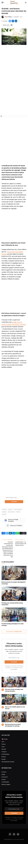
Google (4, 511)
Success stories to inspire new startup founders (14, 690)
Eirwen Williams (8, 16)
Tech (3, 741)
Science (4, 756)
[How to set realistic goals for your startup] (14, 699)
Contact (4, 779)
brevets (10, 509)
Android (4, 509)
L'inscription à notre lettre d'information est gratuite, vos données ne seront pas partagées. (14, 667)
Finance (4, 744)
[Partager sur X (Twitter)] (10, 21)
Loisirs (3, 746)
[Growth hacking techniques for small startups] (14, 615)
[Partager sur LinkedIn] (16, 21)
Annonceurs (5, 777)
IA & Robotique (5, 754)
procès (4, 514)
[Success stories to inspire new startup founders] (14, 682)
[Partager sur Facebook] (13, 21)
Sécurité (4, 749)
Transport (4, 751)
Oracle (18, 511)
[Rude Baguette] (14, 2)
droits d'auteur (18, 509)
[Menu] (3, 2)
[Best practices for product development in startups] (14, 573)
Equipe (3, 774)
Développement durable (8, 761)
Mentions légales (6, 784)
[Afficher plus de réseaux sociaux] (19, 21)
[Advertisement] (14, 62)
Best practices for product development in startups (13, 725)
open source (11, 511)
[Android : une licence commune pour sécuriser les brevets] (14, 36)
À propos (4, 772)
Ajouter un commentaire (14, 631)
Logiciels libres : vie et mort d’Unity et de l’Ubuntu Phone (20, 543)
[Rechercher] (25, 2)
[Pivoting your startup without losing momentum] (14, 594)
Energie (4, 759)
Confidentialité (5, 782)
